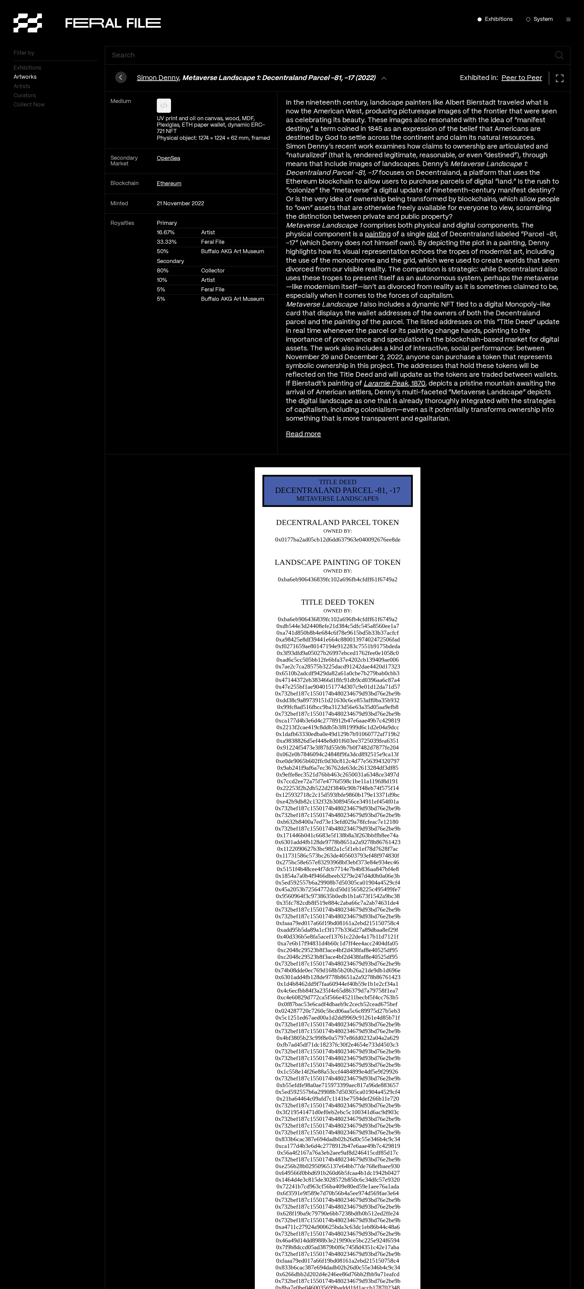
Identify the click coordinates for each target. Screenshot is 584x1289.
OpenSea (168, 158)
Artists (22, 86)
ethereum (169, 183)
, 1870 (394, 383)
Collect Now (30, 104)
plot (433, 234)
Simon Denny (158, 78)
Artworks (26, 77)
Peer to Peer (522, 78)
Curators (25, 95)
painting (378, 234)
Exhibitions (28, 68)
